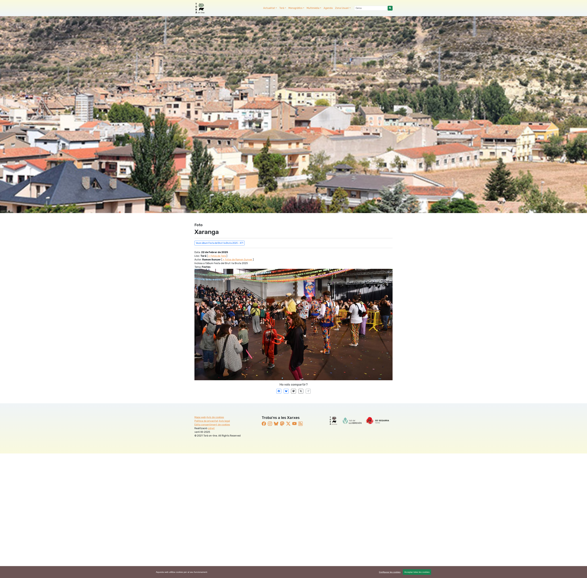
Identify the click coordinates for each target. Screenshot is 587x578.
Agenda (328, 8)
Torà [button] (281, 8)
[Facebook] (278, 391)
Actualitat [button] (269, 8)
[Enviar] (308, 391)
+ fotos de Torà (217, 255)
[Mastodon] (293, 391)
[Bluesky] (286, 391)
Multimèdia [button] (313, 8)
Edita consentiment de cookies (212, 424)
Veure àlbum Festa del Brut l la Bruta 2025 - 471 (219, 243)
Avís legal (224, 421)
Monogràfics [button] (295, 8)
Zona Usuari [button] (342, 8)
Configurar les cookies (390, 572)
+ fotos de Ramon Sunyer (237, 259)
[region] (293, 572)
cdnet (211, 428)
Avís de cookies (215, 417)
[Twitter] (300, 391)
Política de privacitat (206, 421)
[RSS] (300, 423)
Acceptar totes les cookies (417, 572)
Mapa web (200, 417)
